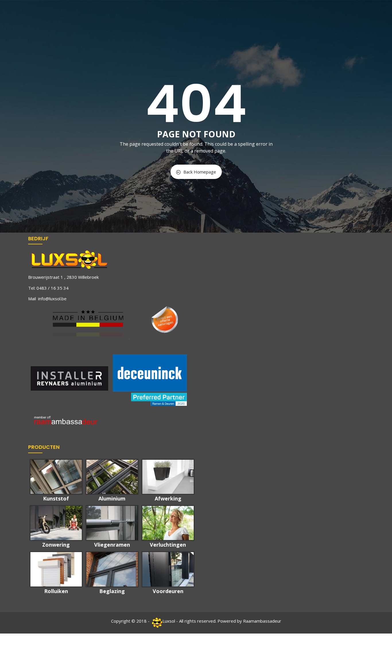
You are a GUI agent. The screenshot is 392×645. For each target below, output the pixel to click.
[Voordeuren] (168, 569)
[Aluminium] (112, 477)
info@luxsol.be (52, 298)
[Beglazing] (112, 569)
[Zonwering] (56, 523)
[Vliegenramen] (112, 523)
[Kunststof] (56, 477)
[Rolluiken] (56, 569)
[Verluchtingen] (168, 523)
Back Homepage (199, 172)
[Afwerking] (168, 477)
